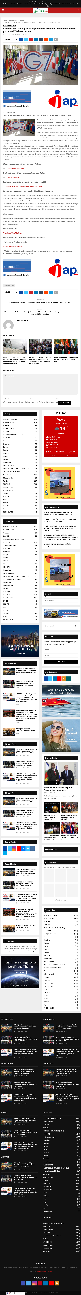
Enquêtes (6, 444)
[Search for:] (61, 600)
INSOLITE (6, 459)
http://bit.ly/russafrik (12, 177)
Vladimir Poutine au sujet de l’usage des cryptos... (58, 788)
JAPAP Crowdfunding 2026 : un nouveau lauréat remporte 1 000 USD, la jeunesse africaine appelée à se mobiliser (26, 698)
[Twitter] (35, 6)
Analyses (6, 425)
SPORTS (6, 506)
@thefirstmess (60, 900)
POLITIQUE (6, 484)
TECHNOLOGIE (8, 512)
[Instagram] (38, 6)
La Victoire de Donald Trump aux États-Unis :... (69, 837)
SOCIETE (6, 496)
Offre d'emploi (8, 478)
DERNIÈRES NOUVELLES (9, 25)
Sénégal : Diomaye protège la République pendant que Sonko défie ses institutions (26, 670)
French (12, 1293)
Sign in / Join (45, 2)
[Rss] (48, 6)
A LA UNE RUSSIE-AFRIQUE (12, 419)
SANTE (5, 493)
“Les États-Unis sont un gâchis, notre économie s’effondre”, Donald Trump (40, 302)
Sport (5, 499)
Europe (5, 447)
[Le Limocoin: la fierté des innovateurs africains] (69, 807)
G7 (13, 285)
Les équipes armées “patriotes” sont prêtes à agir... (51, 837)
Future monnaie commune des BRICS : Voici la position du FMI (66, 359)
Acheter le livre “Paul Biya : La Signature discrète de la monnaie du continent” (55, 4)
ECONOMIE (7, 438)
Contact (19, 4)
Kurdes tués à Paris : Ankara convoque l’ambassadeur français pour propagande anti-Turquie (40, 360)
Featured (7, 285)
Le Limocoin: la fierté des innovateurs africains (69, 817)
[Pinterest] (40, 6)
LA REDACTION (9, 34)
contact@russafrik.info (44, 1271)
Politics (5, 481)
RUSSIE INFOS (8, 487)
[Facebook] (33, 6)
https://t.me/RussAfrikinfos (14, 168)
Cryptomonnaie (8, 428)
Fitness (5, 456)
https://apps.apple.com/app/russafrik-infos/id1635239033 (23, 186)
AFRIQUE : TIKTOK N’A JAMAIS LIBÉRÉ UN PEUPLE (26, 730)
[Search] (75, 600)
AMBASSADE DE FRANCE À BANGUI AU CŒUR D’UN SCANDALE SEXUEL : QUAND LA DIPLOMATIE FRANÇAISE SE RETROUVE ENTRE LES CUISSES (26, 715)
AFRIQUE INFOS (8, 422)
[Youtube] (45, 6)
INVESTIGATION (8, 465)
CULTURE (6, 431)
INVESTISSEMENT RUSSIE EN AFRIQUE (16, 469)
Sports (5, 503)
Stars (5, 509)
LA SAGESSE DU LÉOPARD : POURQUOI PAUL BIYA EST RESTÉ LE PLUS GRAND (26, 683)
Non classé (7, 475)
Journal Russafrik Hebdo (12, 472)
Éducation (6, 441)
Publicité (5, 4)
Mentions (13, 4)
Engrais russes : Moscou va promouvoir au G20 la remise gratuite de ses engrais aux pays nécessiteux (14, 360)
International (7, 462)
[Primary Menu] (3, 10)
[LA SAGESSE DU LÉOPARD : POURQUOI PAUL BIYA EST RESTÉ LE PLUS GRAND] (9, 684)
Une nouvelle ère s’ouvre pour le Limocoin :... (50, 817)
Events (5, 450)
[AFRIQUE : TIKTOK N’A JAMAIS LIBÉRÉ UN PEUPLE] (9, 732)
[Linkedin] (43, 6)
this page (31, 951)
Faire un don (27, 4)
